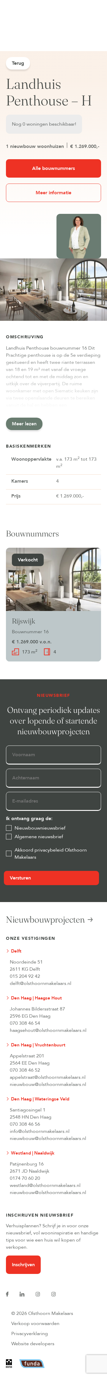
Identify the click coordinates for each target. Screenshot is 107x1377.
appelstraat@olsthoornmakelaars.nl (48, 1077)
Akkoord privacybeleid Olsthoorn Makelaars (51, 853)
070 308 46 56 (25, 1124)
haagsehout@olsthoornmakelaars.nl (48, 1030)
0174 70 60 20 (25, 1178)
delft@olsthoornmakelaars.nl (40, 983)
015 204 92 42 (25, 976)
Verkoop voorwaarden (35, 1323)
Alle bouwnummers (53, 168)
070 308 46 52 (25, 1070)
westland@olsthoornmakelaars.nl (45, 1185)
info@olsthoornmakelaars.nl (40, 1131)
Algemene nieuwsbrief (39, 836)
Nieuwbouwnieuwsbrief (40, 828)
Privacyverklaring (29, 1333)
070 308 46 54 (25, 1023)
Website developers (32, 1343)
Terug (18, 63)
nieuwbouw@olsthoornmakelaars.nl (48, 1084)
